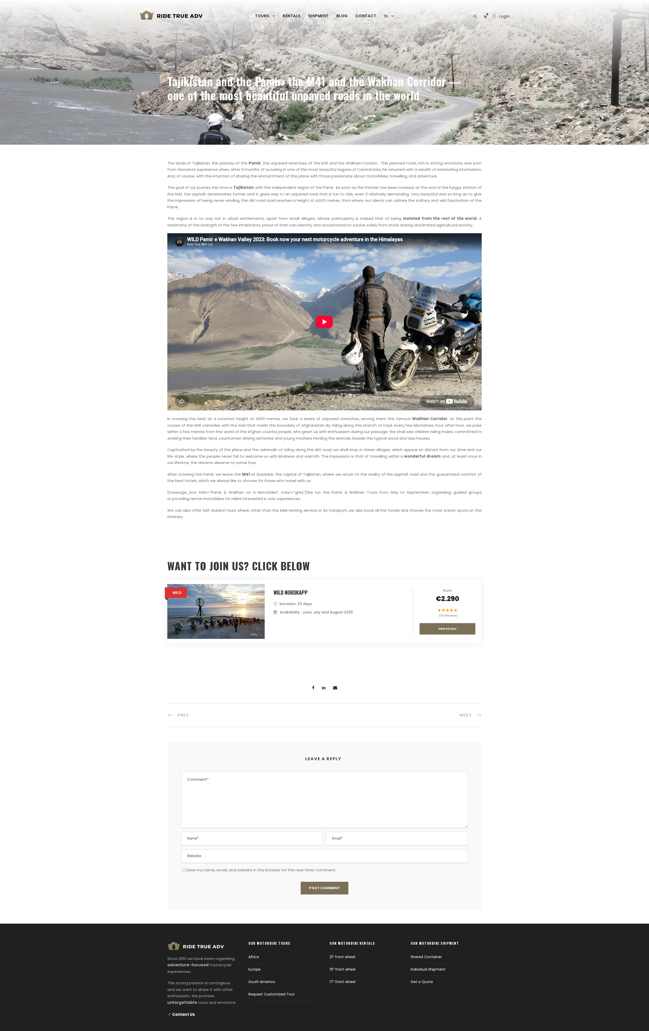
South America (261, 981)
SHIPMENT (318, 16)
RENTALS (292, 16)
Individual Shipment (428, 969)
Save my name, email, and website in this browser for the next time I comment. (261, 870)
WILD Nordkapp (291, 592)
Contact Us (183, 1014)
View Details (447, 629)
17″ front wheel (342, 981)
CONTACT (365, 16)
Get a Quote (422, 981)
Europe (254, 969)
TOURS (262, 16)
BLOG (342, 16)
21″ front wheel (342, 956)
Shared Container (426, 956)
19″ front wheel (342, 969)
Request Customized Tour (271, 994)
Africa (253, 956)
